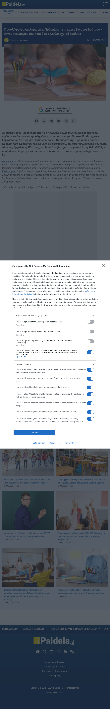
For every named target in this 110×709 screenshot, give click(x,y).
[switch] (90, 322)
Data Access (55, 443)
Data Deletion (39, 443)
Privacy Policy (71, 443)
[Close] (104, 266)
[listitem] (55, 315)
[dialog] (55, 354)
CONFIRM (34, 433)
